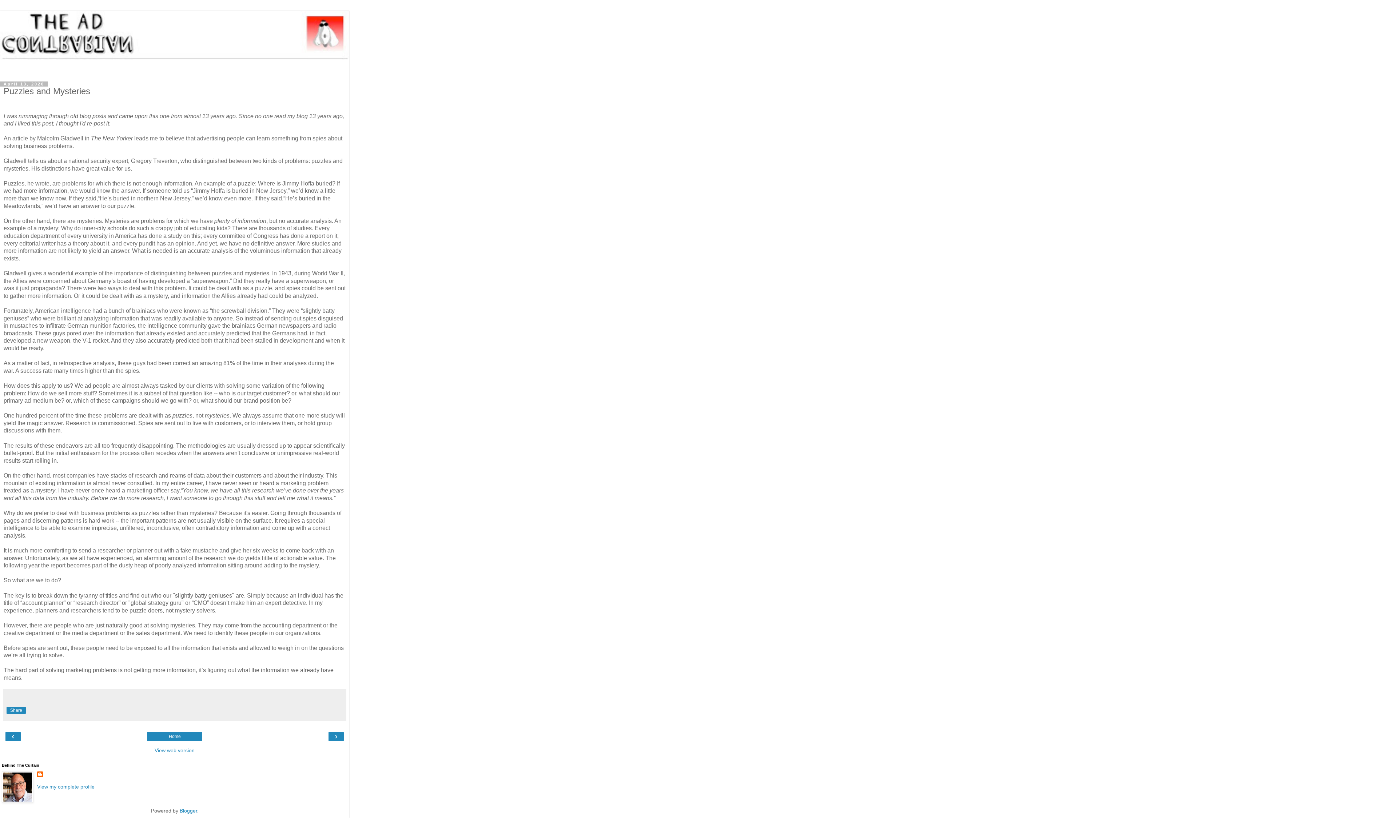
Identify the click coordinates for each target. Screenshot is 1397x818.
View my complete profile (66, 787)
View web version (175, 750)
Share (16, 710)
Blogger (188, 811)
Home (175, 736)
